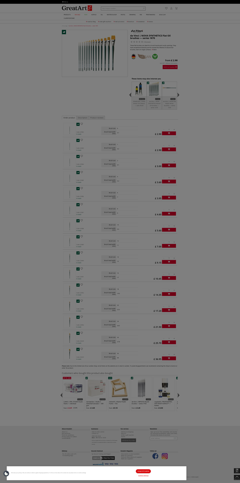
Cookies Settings (143, 475)
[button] (6, 474)
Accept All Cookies (143, 471)
